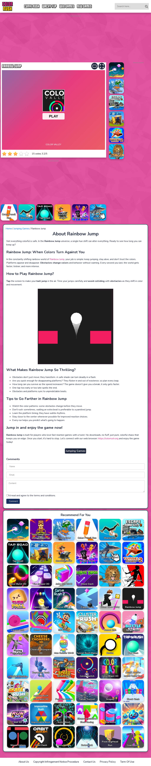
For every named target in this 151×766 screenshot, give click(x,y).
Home (9, 228)
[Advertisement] (75, 38)
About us (23, 761)
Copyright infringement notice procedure (56, 761)
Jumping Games (21, 228)
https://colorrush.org (108, 438)
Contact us (89, 761)
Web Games (67, 6)
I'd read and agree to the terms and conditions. (32, 495)
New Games (84, 6)
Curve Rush (31, 6)
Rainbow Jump (57, 259)
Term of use (127, 761)
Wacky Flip (49, 6)
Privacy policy (108, 761)
